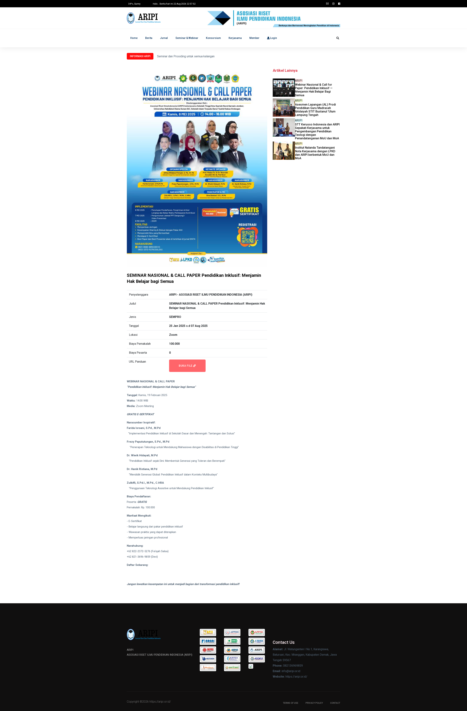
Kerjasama (235, 38)
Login (273, 38)
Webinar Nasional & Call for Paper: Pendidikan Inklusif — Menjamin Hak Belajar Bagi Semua (314, 90)
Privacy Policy (314, 703)
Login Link (133, 576)
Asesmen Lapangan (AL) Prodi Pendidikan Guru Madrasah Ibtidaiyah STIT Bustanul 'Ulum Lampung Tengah (315, 110)
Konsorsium (213, 38)
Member (254, 38)
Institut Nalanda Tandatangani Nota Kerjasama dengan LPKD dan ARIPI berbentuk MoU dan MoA (315, 153)
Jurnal (164, 38)
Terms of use (290, 703)
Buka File (186, 365)
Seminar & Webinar (186, 38)
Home (134, 38)
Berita (148, 38)
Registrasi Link (135, 570)
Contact (335, 703)
